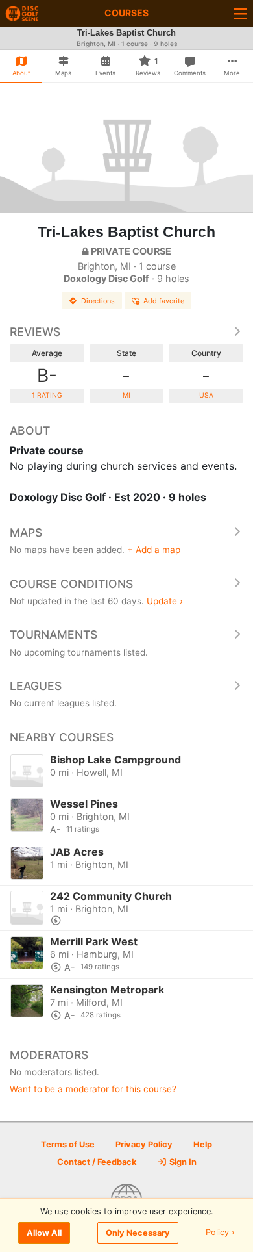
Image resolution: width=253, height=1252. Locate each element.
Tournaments (53, 634)
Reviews (35, 332)
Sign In (182, 1162)
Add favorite (163, 300)
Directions (98, 300)
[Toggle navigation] (241, 13)
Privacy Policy (144, 1144)
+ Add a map (153, 549)
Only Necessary (138, 1233)
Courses (126, 12)
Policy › (220, 1233)
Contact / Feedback (96, 1162)
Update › (165, 601)
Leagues (36, 686)
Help (202, 1144)
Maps (26, 532)
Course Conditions (71, 584)
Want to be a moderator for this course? (93, 1089)
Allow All (44, 1233)
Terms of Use (68, 1144)
